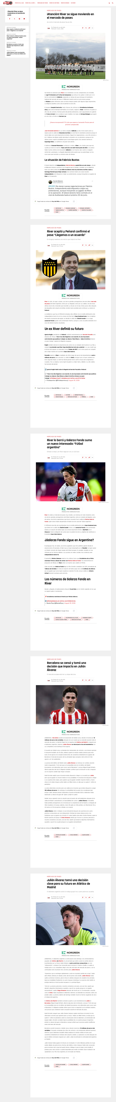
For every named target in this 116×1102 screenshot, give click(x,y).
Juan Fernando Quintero (52, 131)
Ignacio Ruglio (59, 396)
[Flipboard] (19, 18)
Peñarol (84, 396)
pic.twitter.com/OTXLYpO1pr (76, 378)
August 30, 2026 (74, 380)
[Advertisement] (71, 412)
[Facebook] (10, 18)
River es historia (54, 3)
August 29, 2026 (69, 603)
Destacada (58, 208)
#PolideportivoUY (55, 378)
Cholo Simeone (74, 834)
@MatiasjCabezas (52, 601)
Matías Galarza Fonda (74, 561)
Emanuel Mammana (70, 208)
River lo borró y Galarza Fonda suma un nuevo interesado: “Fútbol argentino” (16, 37)
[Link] (89, 28)
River (62, 93)
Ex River (73, 3)
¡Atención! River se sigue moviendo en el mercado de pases (16, 13)
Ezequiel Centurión (85, 208)
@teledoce (65, 378)
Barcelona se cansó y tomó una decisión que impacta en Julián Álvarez (15, 46)
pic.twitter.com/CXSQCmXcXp (67, 601)
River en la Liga (19, 3)
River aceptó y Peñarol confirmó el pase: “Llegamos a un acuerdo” (16, 30)
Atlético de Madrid (60, 834)
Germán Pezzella (88, 334)
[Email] (24, 18)
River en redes (65, 3)
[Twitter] (14, 18)
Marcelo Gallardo (86, 210)
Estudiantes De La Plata (72, 617)
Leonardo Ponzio (87, 617)
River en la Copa (30, 3)
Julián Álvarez (85, 834)
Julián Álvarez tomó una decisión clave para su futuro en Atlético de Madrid (16, 54)
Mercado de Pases (42, 3)
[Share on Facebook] (82, 28)
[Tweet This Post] (86, 28)
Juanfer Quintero (72, 210)
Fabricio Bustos (70, 165)
